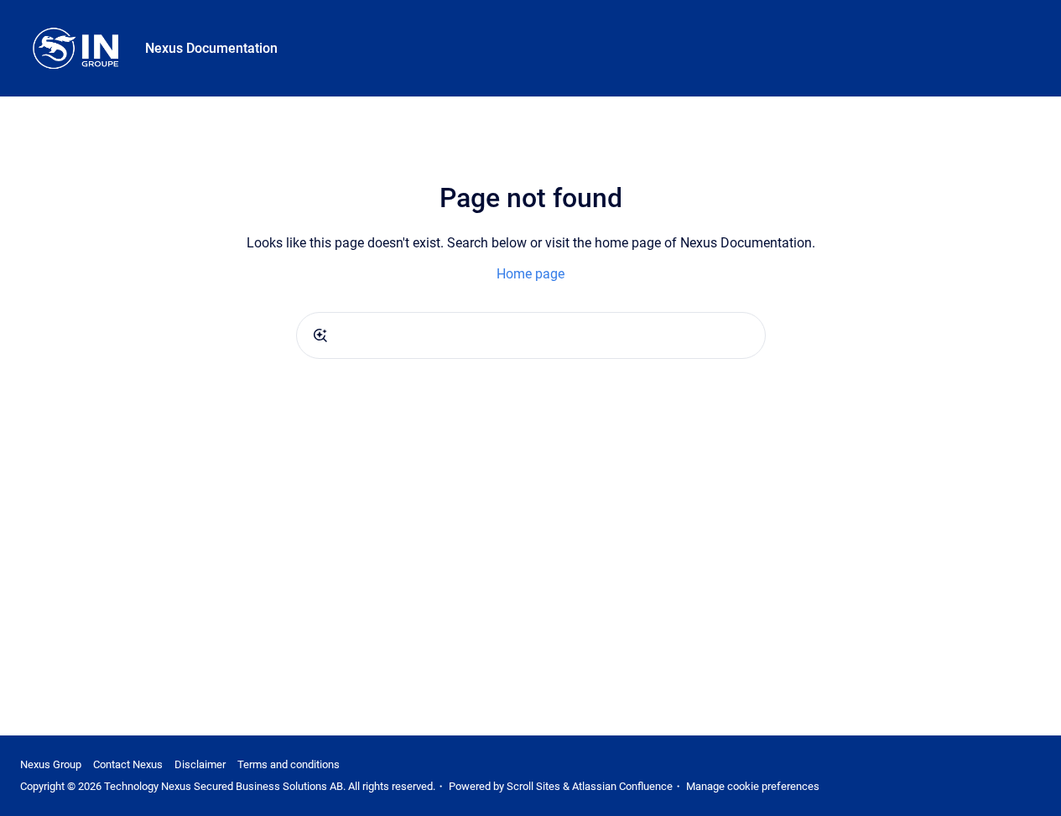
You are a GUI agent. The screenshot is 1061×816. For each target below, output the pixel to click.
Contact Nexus (128, 764)
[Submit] (320, 335)
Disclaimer (200, 764)
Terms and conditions (288, 764)
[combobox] (531, 335)
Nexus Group (50, 764)
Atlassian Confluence (622, 786)
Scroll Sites (533, 786)
